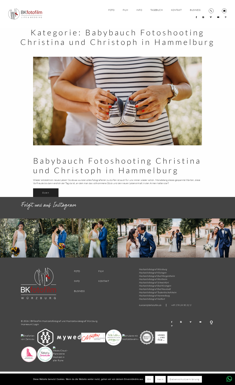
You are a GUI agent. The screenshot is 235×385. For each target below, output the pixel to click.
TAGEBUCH (156, 10)
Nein (160, 379)
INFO (139, 10)
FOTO (111, 10)
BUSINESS (195, 10)
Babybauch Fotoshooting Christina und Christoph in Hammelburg (117, 165)
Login (36, 324)
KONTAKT (176, 10)
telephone (211, 10)
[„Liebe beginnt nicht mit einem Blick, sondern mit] (19, 238)
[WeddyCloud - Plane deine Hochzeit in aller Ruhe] (61, 354)
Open (45, 192)
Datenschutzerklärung (185, 379)
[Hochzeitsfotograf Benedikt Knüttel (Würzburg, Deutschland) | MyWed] (59, 337)
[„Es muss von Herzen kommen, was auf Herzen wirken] (137, 238)
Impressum (26, 324)
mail (224, 10)
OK (149, 379)
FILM (125, 10)
